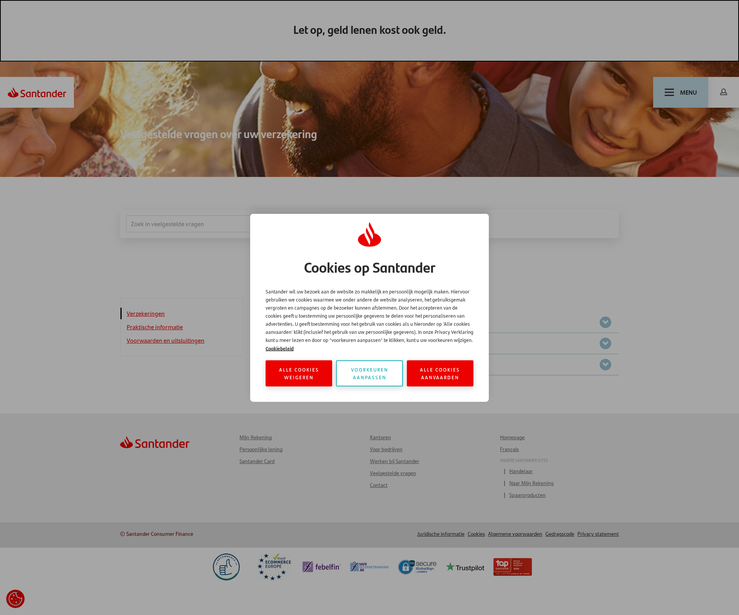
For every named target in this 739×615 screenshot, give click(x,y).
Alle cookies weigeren (299, 372)
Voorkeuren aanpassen (369, 372)
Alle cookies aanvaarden (440, 372)
